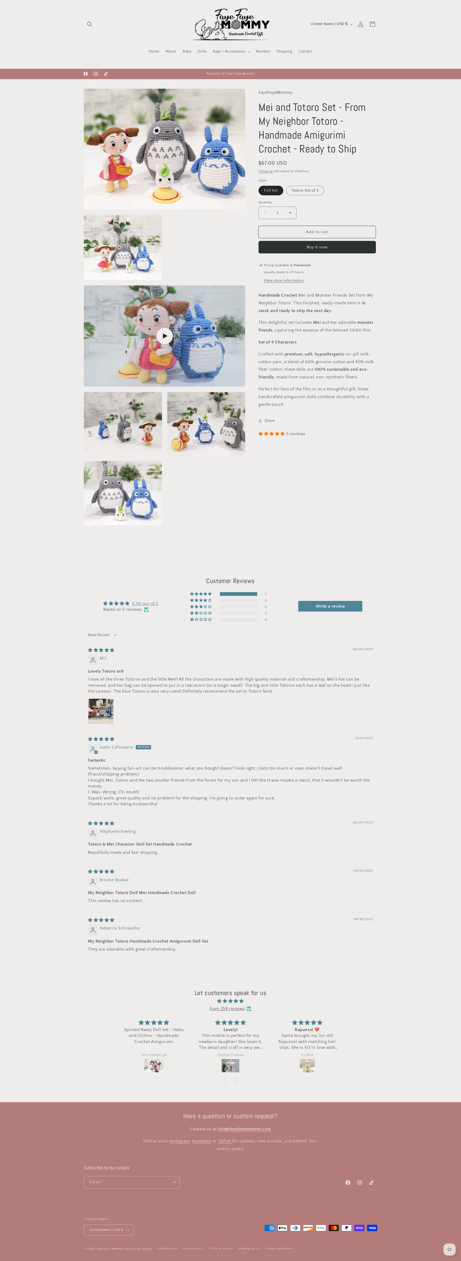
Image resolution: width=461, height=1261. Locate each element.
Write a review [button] (330, 606)
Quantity (265, 202)
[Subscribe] (174, 1182)
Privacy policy (193, 1248)
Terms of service (221, 1248)
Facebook (201, 1141)
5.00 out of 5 (145, 603)
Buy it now (317, 247)
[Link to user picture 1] (101, 711)
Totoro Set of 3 (305, 190)
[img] (101, 650)
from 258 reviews (227, 1008)
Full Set (271, 190)
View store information (284, 280)
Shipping (266, 171)
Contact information (279, 1248)
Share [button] (270, 421)
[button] (90, 24)
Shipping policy (249, 1248)
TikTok (225, 1141)
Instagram (180, 1141)
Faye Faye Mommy (110, 1248)
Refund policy (168, 1248)
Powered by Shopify (138, 1248)
